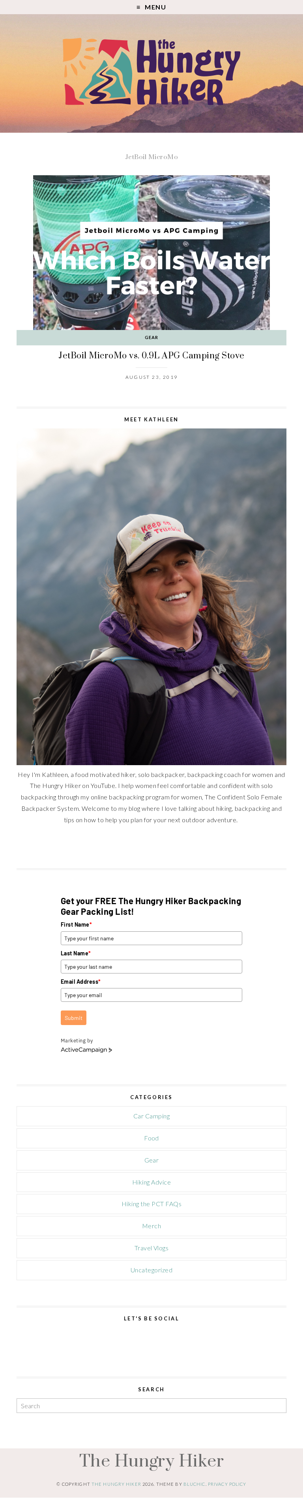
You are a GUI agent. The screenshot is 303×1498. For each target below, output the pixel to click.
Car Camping (151, 1116)
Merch (151, 1225)
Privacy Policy (227, 1484)
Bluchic (194, 1484)
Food (151, 1138)
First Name (76, 924)
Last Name (76, 953)
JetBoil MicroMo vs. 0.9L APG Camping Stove (151, 355)
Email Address (81, 981)
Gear (151, 337)
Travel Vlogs (152, 1247)
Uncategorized (151, 1270)
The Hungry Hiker (151, 1461)
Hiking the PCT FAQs (151, 1203)
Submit (73, 1017)
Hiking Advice (151, 1182)
